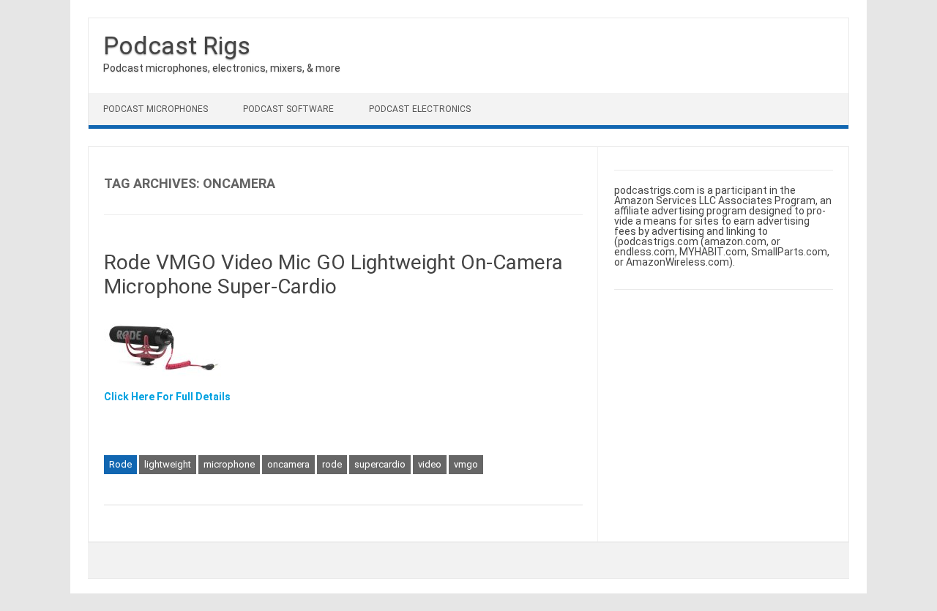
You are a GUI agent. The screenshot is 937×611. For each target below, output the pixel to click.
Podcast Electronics (420, 109)
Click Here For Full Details (167, 396)
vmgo (466, 464)
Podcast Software (288, 109)
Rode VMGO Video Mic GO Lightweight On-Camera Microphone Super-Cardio (333, 274)
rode (332, 464)
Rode (120, 464)
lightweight (167, 464)
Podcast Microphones (155, 109)
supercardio (380, 464)
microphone (229, 464)
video (429, 464)
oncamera (288, 464)
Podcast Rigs (176, 45)
